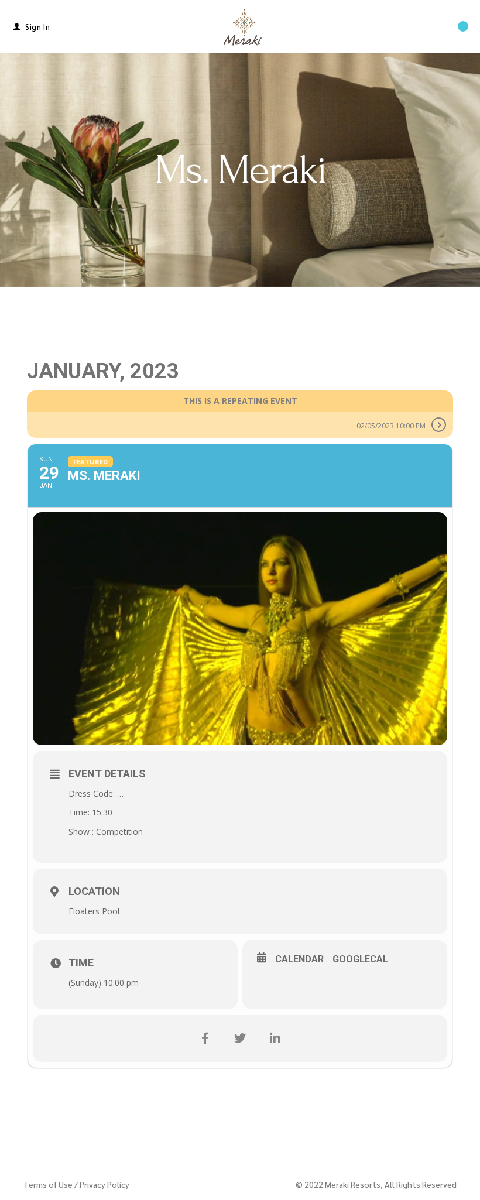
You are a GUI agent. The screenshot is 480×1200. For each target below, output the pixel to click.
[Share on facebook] (205, 1038)
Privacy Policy (104, 1184)
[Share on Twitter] (240, 1038)
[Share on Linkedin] (275, 1038)
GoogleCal (360, 959)
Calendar (299, 959)
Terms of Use (48, 1184)
